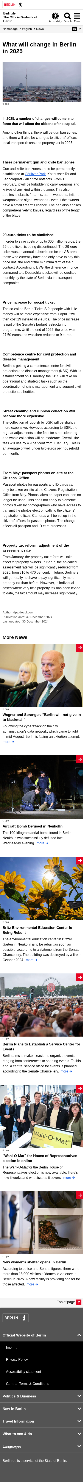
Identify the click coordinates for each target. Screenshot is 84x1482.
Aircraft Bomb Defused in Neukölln (32, 826)
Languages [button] (12, 1446)
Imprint (11, 1347)
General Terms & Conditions (27, 1384)
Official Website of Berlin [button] (24, 1335)
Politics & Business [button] (19, 1396)
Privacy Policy (17, 1359)
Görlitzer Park (35, 174)
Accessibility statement (23, 1371)
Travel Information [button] (18, 1421)
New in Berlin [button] (14, 1409)
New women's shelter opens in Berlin (34, 1262)
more (6, 742)
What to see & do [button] (17, 1434)
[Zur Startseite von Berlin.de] (15, 1321)
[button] (76, 29)
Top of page (66, 1302)
